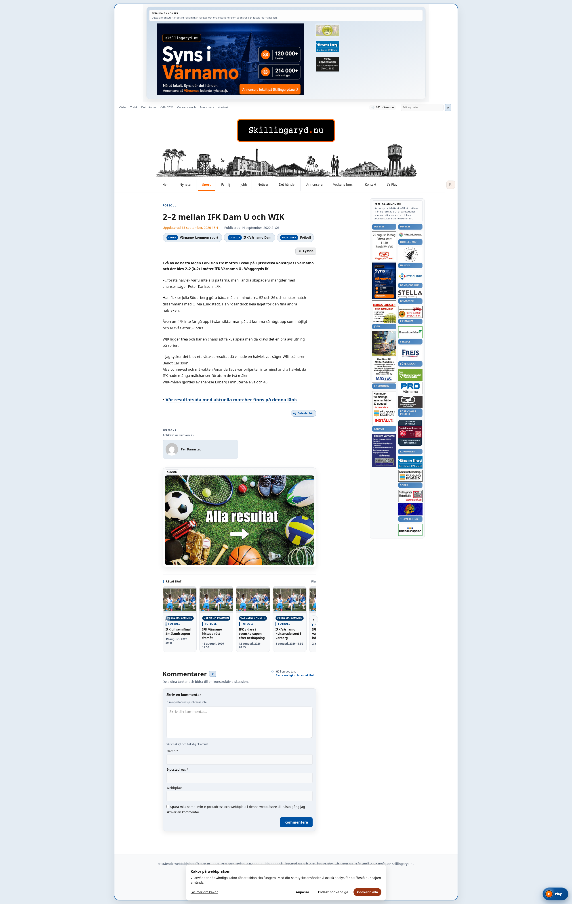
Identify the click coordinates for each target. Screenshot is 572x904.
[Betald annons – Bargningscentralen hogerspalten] (410, 312)
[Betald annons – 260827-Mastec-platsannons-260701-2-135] (384, 370)
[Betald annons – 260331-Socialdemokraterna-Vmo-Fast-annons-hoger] (410, 432)
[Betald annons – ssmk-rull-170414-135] (410, 496)
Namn (172, 751)
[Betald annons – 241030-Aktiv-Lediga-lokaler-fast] (384, 311)
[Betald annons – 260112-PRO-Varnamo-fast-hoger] (410, 388)
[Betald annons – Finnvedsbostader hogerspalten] (410, 332)
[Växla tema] (450, 185)
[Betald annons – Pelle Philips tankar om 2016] (327, 47)
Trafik (134, 107)
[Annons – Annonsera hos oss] (384, 281)
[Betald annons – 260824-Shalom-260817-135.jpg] (384, 450)
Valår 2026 (166, 107)
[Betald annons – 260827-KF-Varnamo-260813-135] (384, 408)
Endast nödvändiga (333, 892)
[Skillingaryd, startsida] (286, 130)
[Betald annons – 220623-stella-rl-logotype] (410, 294)
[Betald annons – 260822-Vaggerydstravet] (384, 246)
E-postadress (177, 769)
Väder (123, 107)
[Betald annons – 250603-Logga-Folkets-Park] (410, 234)
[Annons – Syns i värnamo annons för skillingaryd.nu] (230, 59)
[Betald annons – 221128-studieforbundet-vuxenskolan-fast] (410, 375)
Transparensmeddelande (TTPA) (410, 441)
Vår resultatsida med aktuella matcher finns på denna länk (231, 400)
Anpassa (302, 892)
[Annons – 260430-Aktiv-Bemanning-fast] (327, 30)
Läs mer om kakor (204, 892)
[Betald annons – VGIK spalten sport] (410, 509)
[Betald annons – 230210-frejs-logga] (410, 353)
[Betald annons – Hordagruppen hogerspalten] (410, 530)
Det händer (148, 107)
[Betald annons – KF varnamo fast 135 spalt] (410, 476)
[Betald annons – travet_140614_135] (410, 402)
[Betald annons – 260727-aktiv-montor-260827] (384, 343)
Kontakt (223, 107)
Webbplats (174, 788)
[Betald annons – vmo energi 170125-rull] (410, 462)
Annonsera (207, 107)
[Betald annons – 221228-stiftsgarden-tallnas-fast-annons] (410, 254)
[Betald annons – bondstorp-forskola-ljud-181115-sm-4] (327, 64)
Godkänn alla (367, 892)
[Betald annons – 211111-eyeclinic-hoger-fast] (410, 276)
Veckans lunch (186, 107)
